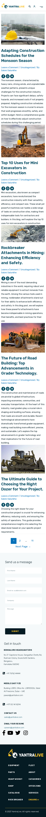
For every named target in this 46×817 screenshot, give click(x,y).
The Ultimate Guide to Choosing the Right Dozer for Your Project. (22, 484)
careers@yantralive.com (14, 728)
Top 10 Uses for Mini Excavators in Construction (19, 168)
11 (32, 540)
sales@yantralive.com (13, 717)
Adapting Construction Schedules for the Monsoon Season (22, 55)
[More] (12, 76)
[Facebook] (3, 76)
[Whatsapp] (8, 76)
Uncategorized (28, 67)
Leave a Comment (10, 67)
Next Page (23, 546)
